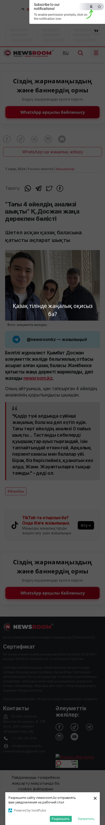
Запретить (86, 818)
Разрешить (61, 818)
